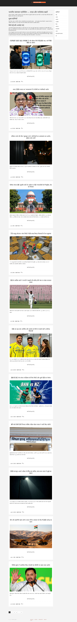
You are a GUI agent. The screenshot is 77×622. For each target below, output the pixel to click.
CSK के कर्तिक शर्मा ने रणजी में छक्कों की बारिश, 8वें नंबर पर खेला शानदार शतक (30, 281)
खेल (56, 14)
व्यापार (57, 17)
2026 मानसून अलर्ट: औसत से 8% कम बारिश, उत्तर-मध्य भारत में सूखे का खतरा (30, 472)
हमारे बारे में (31, 619)
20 (21, 612)
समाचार (57, 19)
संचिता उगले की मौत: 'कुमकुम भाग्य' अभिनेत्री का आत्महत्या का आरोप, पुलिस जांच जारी (30, 137)
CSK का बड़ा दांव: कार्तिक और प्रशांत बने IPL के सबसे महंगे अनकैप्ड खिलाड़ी (31, 330)
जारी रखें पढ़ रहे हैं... (31, 76)
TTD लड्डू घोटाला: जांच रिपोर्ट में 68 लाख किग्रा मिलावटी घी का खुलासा (31, 233)
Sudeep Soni (18, 81)
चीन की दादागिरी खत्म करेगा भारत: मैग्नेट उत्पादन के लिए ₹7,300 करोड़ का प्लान (31, 521)
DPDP (31, 620)
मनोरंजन (57, 26)
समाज (57, 31)
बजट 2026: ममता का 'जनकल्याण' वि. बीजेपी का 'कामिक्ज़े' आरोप (31, 89)
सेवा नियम (36, 619)
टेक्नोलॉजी (57, 28)
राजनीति (57, 21)
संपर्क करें (45, 619)
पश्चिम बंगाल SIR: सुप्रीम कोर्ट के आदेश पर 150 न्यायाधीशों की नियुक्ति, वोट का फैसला (31, 186)
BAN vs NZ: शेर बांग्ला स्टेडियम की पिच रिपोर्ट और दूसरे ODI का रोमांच (31, 377)
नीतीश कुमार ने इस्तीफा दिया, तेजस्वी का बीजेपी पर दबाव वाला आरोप (31, 565)
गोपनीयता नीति (40, 619)
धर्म (56, 35)
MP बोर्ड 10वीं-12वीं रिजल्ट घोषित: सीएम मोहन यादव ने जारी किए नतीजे (31, 424)
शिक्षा (56, 24)
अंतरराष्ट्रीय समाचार (59, 33)
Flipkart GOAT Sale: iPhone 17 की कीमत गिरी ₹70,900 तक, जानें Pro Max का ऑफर (31, 41)
